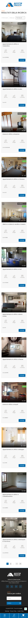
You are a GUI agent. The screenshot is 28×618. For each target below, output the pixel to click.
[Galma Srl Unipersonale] (14, 4)
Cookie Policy (20, 611)
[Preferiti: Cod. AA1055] (3, 339)
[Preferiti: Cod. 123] (3, 158)
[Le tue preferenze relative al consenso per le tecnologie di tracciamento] (25, 609)
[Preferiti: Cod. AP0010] (3, 519)
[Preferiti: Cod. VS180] (3, 203)
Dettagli (22, 60)
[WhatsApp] (20, 586)
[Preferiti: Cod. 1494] (3, 429)
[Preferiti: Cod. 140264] (3, 248)
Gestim (20, 608)
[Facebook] (7, 586)
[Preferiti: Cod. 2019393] (3, 23)
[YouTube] (11, 586)
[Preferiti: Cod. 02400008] (3, 113)
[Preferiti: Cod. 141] (3, 68)
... (13, 564)
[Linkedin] (16, 586)
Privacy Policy (13, 611)
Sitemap (7, 611)
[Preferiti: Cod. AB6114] (3, 384)
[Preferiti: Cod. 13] (3, 294)
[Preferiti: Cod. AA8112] (3, 474)
